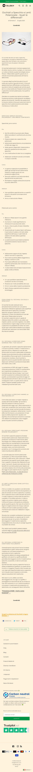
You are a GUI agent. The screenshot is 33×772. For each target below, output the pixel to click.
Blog (4, 652)
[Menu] (30, 5)
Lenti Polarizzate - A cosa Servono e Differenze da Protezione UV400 (15, 472)
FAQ (4, 648)
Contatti (6, 657)
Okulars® (18, 760)
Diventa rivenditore (9, 665)
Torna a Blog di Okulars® (17, 629)
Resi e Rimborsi (8, 683)
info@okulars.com (16, 762)
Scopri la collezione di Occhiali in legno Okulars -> (15, 614)
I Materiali (6, 674)
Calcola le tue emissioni (10, 643)
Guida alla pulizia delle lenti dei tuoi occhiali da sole (16, 531)
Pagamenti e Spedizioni (10, 679)
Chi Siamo (6, 670)
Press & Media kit (8, 661)
